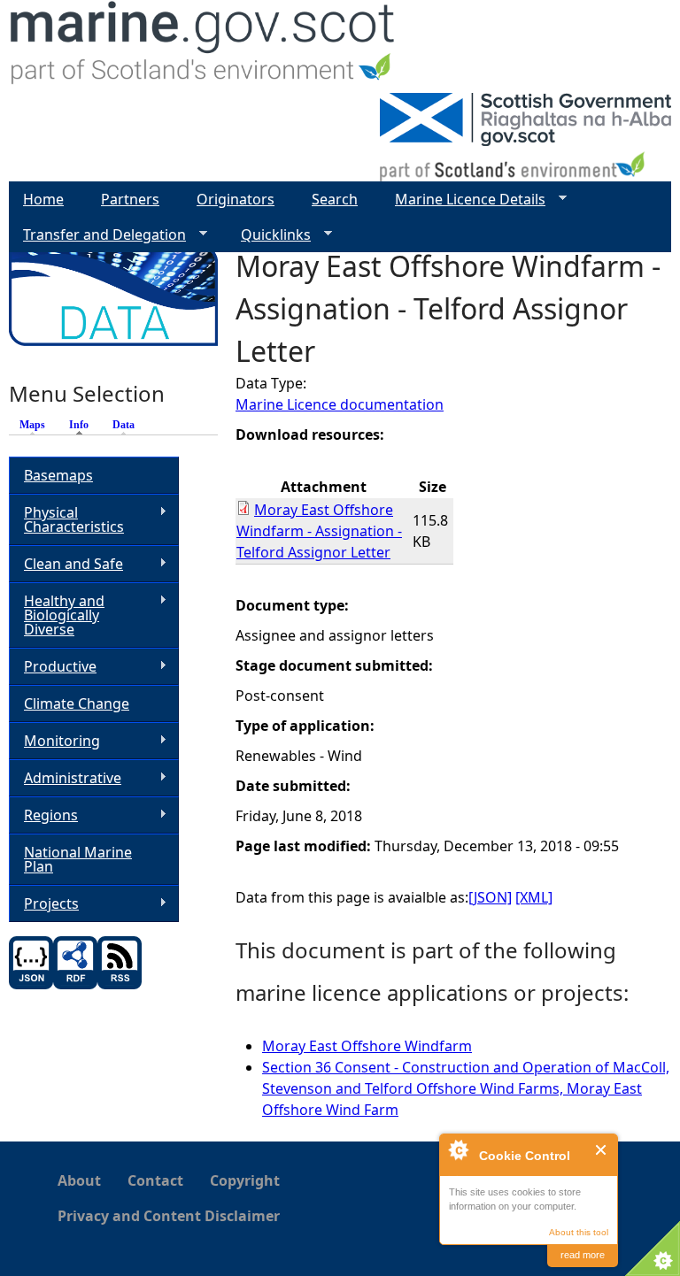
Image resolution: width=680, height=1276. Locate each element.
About (79, 1180)
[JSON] (490, 897)
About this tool (578, 1232)
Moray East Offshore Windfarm (367, 1046)
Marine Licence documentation (340, 404)
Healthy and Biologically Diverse (56, 615)
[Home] (203, 46)
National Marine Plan (78, 859)
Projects (44, 904)
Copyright (245, 1180)
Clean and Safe (66, 564)
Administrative (65, 778)
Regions (43, 815)
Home (43, 199)
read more (582, 1254)
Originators (235, 199)
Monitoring (54, 741)
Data (123, 425)
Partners (130, 199)
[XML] (533, 897)
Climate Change (76, 703)
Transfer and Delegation (97, 235)
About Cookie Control (457, 1149)
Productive (53, 667)
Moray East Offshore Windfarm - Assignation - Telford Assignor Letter (319, 531)
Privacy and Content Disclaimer (169, 1216)
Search (335, 199)
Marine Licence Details (463, 199)
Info (83, 425)
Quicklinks (269, 235)
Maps (32, 425)
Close (601, 1150)
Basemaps (58, 475)
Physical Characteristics (66, 519)
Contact (155, 1180)
